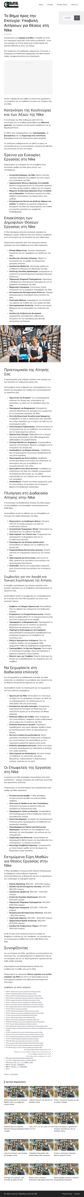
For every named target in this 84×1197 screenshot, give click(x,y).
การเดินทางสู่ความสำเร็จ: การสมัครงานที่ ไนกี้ (23, 1060)
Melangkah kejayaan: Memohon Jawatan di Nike (29, 998)
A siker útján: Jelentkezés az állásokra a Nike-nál (25, 1019)
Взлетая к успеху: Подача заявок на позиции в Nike (26, 1047)
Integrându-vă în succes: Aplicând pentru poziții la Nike (27, 1032)
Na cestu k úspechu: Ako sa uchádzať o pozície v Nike (28, 1034)
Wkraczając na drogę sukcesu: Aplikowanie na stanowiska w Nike (29, 1026)
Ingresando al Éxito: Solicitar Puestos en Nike (23, 993)
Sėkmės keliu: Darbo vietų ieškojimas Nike (23, 1017)
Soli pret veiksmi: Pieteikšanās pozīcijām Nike (24, 1015)
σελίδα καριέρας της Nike (29, 524)
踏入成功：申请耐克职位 (18, 1064)
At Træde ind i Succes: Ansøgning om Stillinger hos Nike (26, 1002)
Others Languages (11, 1074)
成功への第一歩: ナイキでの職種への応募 (21, 1062)
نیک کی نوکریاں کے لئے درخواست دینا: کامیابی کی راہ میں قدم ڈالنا (31, 1051)
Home (41, 5)
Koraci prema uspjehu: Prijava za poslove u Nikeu (25, 1011)
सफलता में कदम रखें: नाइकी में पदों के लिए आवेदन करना (21, 1058)
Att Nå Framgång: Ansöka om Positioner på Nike (25, 1038)
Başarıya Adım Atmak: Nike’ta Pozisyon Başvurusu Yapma (26, 1043)
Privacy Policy (62, 5)
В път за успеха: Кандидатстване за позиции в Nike (28, 1045)
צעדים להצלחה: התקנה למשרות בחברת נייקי (35, 1049)
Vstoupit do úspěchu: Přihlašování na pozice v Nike (25, 1000)
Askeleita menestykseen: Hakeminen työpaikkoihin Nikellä (26, 1036)
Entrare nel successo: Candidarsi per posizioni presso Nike (27, 1013)
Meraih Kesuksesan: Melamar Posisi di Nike (28, 996)
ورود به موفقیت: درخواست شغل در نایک (36, 1056)
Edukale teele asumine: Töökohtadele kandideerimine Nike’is (26, 1006)
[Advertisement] (28, 78)
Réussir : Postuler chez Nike (19, 1008)
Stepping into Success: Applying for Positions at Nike (25, 991)
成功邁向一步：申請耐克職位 (19, 1066)
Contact (50, 5)
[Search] (77, 17)
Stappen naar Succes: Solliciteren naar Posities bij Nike (28, 1021)
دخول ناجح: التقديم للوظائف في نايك (37, 1054)
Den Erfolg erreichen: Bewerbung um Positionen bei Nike (27, 1004)
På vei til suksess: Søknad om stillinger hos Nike (23, 1024)
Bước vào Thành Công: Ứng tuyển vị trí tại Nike (25, 1041)
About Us (74, 5)
